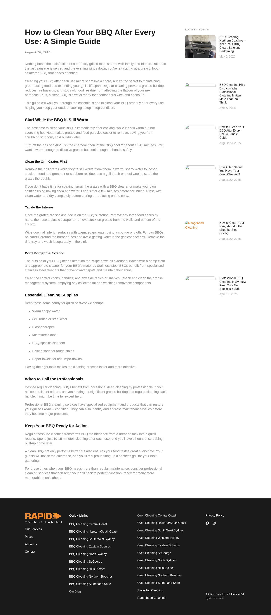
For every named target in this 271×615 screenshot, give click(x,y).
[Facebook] (207, 523)
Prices (29, 536)
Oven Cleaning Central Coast (156, 515)
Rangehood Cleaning (151, 597)
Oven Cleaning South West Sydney (160, 530)
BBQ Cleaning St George (85, 561)
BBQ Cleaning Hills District (87, 569)
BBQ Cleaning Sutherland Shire (90, 583)
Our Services (33, 529)
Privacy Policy (215, 515)
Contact (30, 551)
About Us (31, 544)
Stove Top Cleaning (150, 590)
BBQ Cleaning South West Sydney (92, 539)
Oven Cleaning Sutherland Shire (158, 582)
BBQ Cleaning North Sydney (88, 554)
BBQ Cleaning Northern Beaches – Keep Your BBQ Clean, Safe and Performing (232, 44)
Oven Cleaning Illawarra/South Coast (161, 522)
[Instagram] (214, 523)
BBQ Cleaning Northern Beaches (91, 576)
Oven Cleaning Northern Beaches (159, 575)
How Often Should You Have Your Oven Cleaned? (231, 171)
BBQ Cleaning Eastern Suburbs (90, 546)
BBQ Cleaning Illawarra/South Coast (93, 531)
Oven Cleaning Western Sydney (158, 537)
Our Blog (75, 591)
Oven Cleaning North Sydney (156, 560)
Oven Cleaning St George (154, 552)
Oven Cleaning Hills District (155, 567)
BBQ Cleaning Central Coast (88, 524)
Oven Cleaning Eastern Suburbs (158, 545)
